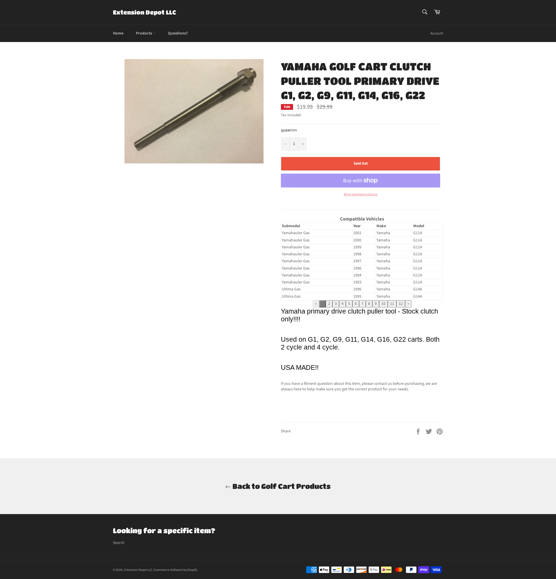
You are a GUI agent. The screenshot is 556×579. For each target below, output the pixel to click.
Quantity (289, 130)
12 (401, 304)
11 (392, 304)
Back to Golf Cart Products (281, 486)
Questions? (178, 33)
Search (119, 543)
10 (383, 304)
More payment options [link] (360, 194)
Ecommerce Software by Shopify (175, 570)
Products (144, 33)
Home (118, 33)
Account (436, 33)
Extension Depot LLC (144, 12)
